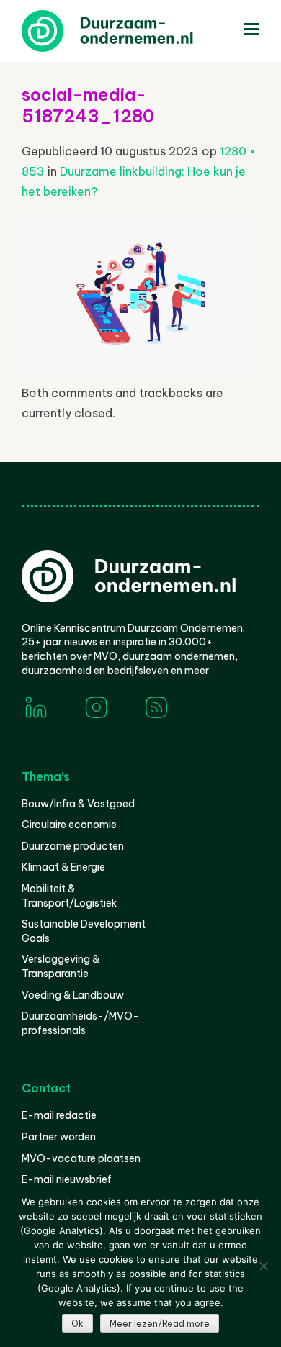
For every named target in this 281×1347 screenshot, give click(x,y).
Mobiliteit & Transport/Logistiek (69, 896)
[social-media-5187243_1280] (140, 373)
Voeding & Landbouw (73, 995)
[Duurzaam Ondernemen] (130, 31)
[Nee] (263, 1265)
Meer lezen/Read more (160, 1323)
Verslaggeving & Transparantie (60, 966)
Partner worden (59, 1136)
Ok (77, 1323)
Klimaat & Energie (63, 867)
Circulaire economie (69, 824)
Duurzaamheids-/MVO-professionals (80, 1023)
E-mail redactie (59, 1115)
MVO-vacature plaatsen (81, 1158)
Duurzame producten (73, 846)
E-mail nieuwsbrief (67, 1179)
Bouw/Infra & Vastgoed (78, 803)
